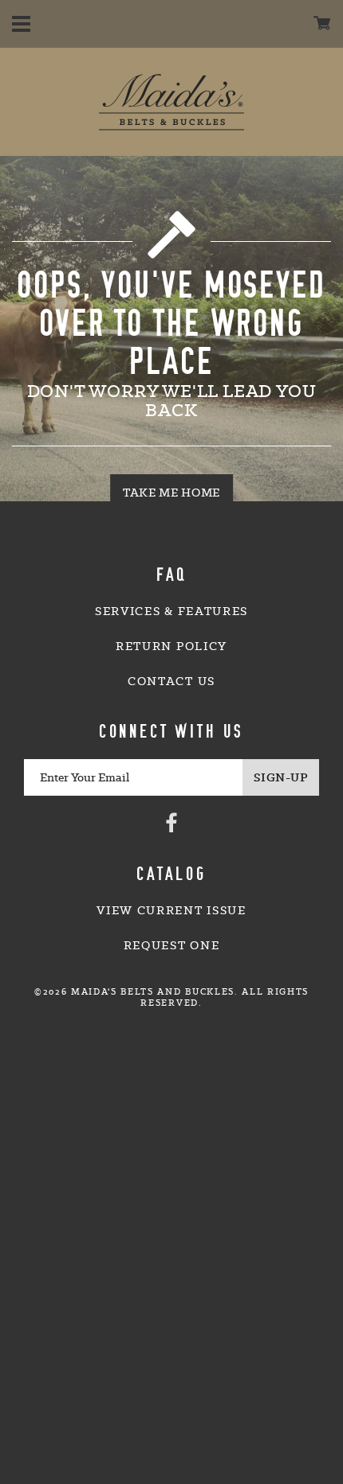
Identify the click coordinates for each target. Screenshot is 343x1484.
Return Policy (171, 646)
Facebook (171, 822)
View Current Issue (171, 910)
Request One (171, 945)
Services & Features (171, 611)
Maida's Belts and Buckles (171, 101)
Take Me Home (171, 493)
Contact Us (171, 681)
